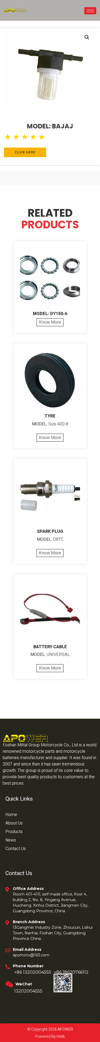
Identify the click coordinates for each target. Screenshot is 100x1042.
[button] (87, 37)
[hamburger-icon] (90, 10)
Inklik (60, 1036)
